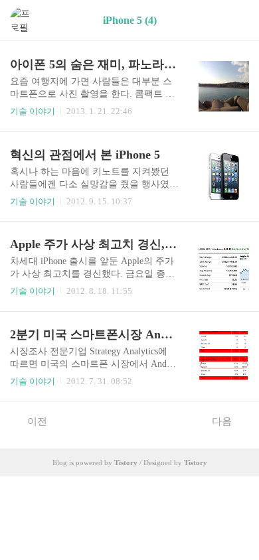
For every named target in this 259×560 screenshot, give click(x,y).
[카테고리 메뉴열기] (235, 20)
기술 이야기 (32, 111)
